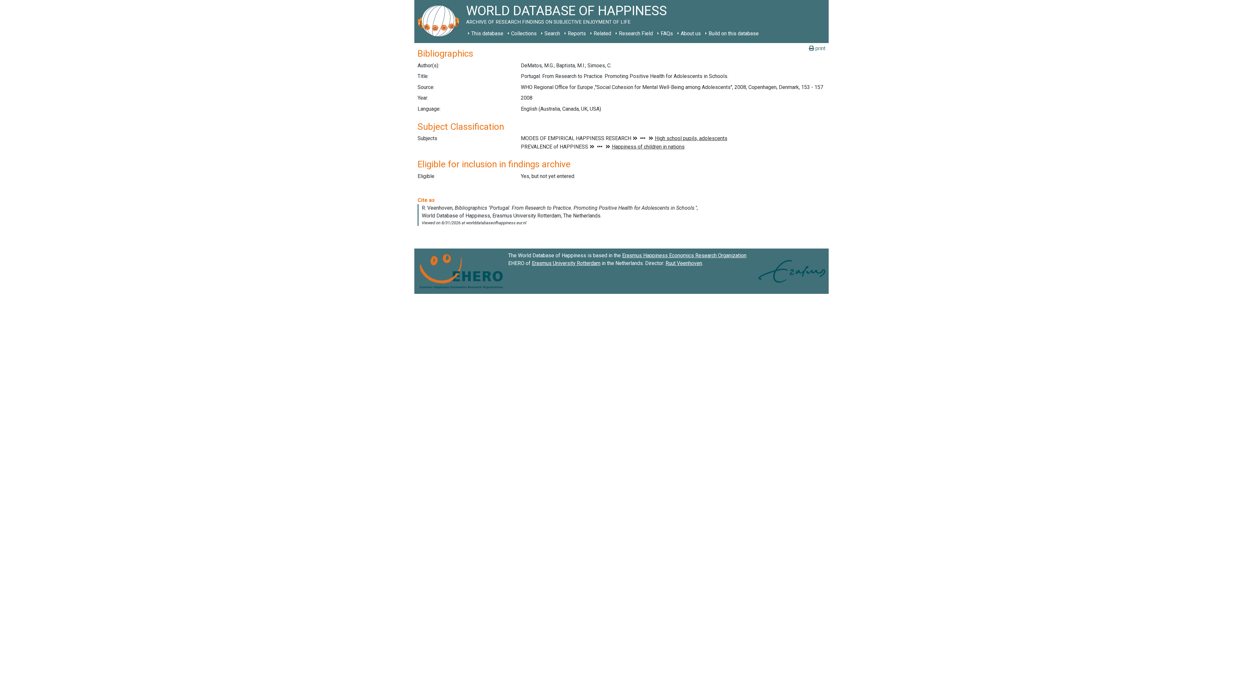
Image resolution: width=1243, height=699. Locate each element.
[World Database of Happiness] (440, 21)
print (819, 48)
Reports (577, 33)
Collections (524, 33)
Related (602, 33)
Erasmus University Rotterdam (566, 263)
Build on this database (734, 33)
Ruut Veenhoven (684, 263)
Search (552, 33)
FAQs (667, 33)
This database (487, 33)
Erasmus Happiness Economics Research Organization (684, 255)
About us (691, 33)
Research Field (636, 33)
